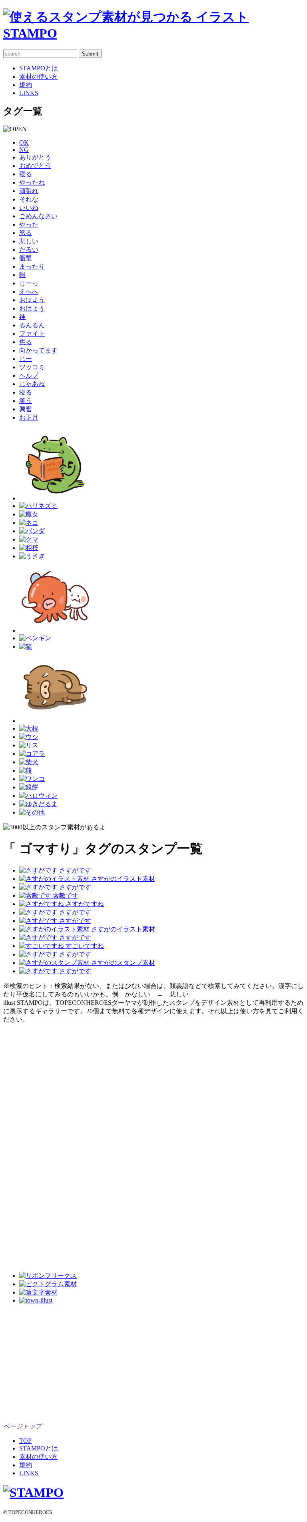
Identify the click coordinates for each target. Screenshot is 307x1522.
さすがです (74, 870)
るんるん (32, 325)
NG (24, 149)
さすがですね (84, 903)
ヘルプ (28, 375)
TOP (25, 1440)
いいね (28, 207)
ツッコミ (32, 367)
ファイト (32, 333)
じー (25, 358)
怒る (25, 232)
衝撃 (25, 258)
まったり (32, 266)
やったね (32, 182)
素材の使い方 (38, 76)
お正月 (28, 417)
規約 (25, 85)
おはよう (32, 300)
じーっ (28, 283)
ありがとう (35, 157)
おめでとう (35, 165)
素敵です (64, 895)
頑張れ (28, 190)
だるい (28, 249)
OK (24, 142)
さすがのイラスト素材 (122, 878)
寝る (25, 174)
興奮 (25, 409)
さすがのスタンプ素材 (122, 962)
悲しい (28, 241)
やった (28, 224)
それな (28, 199)
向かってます (38, 350)
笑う (25, 400)
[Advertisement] (35, 1144)
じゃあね (32, 383)
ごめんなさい (38, 216)
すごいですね (84, 945)
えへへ (28, 291)
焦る (25, 342)
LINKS (28, 93)
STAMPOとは (38, 68)
